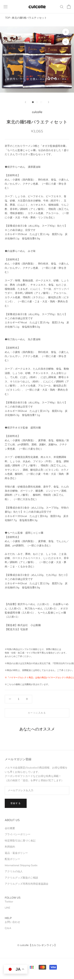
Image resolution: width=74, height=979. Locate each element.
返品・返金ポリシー (16, 853)
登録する (15, 803)
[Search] (62, 6)
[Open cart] (68, 7)
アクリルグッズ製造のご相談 (21, 878)
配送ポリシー (12, 859)
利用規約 (10, 847)
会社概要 (10, 828)
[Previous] (25, 102)
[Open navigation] (5, 6)
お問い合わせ (12, 922)
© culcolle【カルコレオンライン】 (37, 945)
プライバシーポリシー (17, 834)
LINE (7, 908)
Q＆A (8, 928)
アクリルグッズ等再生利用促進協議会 (26, 884)
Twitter (9, 901)
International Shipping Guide (21, 865)
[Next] (48, 102)
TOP (7, 18)
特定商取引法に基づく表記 (20, 840)
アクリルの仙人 (14, 871)
